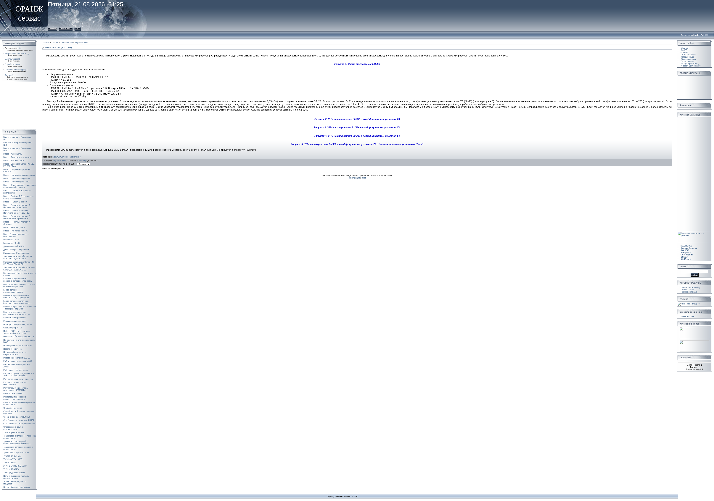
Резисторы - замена (12, 393)
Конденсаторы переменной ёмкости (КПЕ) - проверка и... (17, 296)
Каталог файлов (688, 54)
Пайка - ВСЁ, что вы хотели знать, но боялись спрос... (16, 332)
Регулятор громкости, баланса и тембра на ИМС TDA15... (18, 374)
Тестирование (687, 61)
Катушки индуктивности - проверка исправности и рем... (17, 280)
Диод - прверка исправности (16, 250)
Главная (52, 28)
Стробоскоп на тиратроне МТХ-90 (19, 423)
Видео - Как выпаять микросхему (19, 175)
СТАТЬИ (685, 48)
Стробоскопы (11, 64)
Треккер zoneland (689, 292)
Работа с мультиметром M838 (17, 361)
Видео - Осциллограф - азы (16, 182)
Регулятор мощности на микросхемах (14, 383)
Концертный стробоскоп (14, 318)
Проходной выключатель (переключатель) (15, 353)
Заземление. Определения (16, 253)
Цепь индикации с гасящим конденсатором (16, 477)
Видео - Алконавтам (12, 154)
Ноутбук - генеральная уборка (17, 324)
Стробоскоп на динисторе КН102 (18, 420)
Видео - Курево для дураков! (16, 178)
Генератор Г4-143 (11, 243)
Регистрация (65, 28)
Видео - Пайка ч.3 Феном (15, 202)
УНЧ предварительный (14, 472)
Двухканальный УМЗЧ (13, 246)
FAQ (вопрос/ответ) (690, 63)
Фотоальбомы (687, 57)
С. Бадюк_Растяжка (12, 408)
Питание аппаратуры (15, 70)
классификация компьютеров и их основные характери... (19, 285)
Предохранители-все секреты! (17, 345)
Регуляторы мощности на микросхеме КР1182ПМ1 (15, 389)
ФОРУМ (684, 52)
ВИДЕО (684, 50)
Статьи (55, 42)
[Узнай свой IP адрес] (689, 304)
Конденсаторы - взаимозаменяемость (13, 291)
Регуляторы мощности (15, 53)
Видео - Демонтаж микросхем (17, 157)
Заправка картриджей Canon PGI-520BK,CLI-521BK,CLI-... (19, 268)
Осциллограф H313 (12, 328)
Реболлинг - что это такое (15, 370)
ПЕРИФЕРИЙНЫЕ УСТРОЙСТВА (19, 336)
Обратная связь (688, 59)
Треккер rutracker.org (690, 287)
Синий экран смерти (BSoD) (16, 417)
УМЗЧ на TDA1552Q (12, 459)
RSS (706, 35)
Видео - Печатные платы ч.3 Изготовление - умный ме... (16, 217)
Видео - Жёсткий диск (13, 160)
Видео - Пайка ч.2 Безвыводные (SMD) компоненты (18, 197)
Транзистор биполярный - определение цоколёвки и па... (17, 442)
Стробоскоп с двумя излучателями (13, 428)
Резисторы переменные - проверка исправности (15, 398)
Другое (8, 75)
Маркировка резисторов (14, 321)
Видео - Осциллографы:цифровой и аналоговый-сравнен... (19, 186)
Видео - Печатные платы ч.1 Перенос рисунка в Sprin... (16, 206)
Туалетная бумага (11, 456)
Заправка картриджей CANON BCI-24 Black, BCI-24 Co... (17, 257)
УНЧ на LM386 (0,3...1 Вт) (15, 466)
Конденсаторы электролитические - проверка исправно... (19, 307)
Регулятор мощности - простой (18, 379)
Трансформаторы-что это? (16, 452)
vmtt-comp (81, 160)
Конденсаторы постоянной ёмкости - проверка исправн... (17, 302)
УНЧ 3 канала (9, 462)
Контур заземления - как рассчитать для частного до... (17, 313)
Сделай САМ (67, 42)
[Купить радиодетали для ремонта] (694, 233)
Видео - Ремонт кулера (14, 227)
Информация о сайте (691, 66)
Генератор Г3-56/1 (11, 240)
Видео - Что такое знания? (15, 231)
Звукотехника (11, 48)
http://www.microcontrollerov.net (66, 157)
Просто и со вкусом (12, 349)
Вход (77, 28)
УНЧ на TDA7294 (11, 469)
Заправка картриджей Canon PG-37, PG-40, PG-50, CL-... (19, 263)
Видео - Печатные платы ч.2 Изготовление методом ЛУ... (16, 212)
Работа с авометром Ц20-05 (16, 358)
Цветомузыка (11, 59)
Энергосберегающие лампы (16, 487)
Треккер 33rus (687, 289)
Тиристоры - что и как (13, 432)
